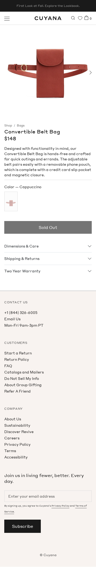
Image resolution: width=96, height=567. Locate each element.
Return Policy (16, 359)
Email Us (12, 319)
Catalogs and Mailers (24, 372)
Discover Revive (19, 431)
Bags (21, 125)
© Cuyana (48, 555)
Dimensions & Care (21, 246)
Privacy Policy (17, 444)
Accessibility (16, 457)
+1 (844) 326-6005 (20, 312)
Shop (8, 125)
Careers (11, 438)
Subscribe (22, 526)
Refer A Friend (17, 391)
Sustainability (17, 425)
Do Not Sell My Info (21, 378)
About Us (12, 419)
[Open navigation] (7, 18)
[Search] (73, 18)
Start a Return (18, 353)
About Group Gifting (23, 384)
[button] (6, 72)
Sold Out (48, 227)
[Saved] (80, 18)
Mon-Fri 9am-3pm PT (23, 325)
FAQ (8, 365)
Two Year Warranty (22, 271)
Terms (10, 450)
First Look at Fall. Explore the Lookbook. (48, 6)
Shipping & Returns (21, 258)
